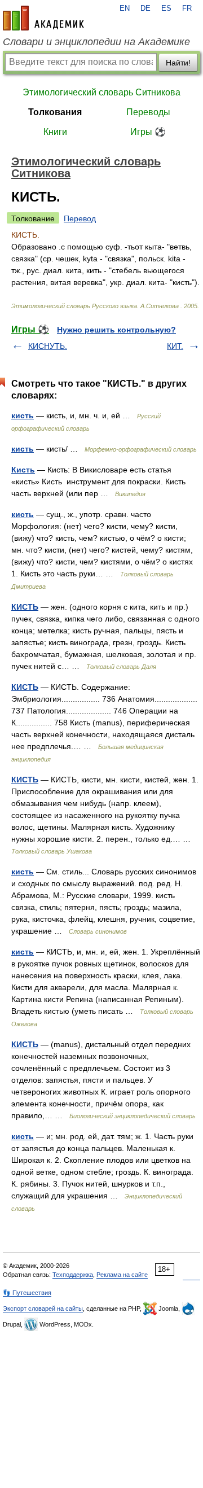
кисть (22, 415)
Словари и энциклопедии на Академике (96, 41)
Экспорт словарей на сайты (43, 1308)
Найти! (178, 62)
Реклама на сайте (122, 1274)
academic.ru (43, 18)
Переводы (148, 112)
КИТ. (175, 346)
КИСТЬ (24, 606)
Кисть (23, 469)
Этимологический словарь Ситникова (101, 92)
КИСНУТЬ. (47, 346)
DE (145, 8)
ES (166, 8)
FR (187, 8)
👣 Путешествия (27, 1292)
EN (125, 8)
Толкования (55, 112)
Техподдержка (72, 1274)
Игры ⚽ (148, 132)
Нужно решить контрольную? (116, 329)
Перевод (80, 218)
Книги (55, 132)
